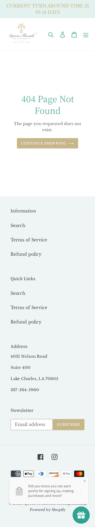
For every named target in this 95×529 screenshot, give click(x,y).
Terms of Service (29, 239)
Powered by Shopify (47, 509)
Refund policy (26, 254)
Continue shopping (43, 143)
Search (18, 225)
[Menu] (86, 34)
